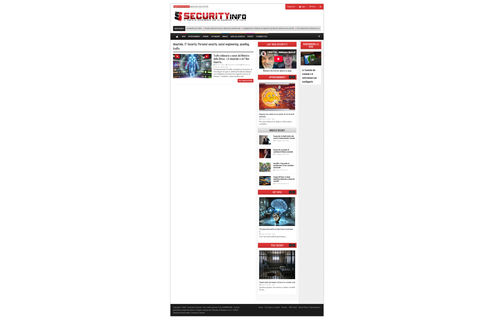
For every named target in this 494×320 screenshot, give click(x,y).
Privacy (284, 307)
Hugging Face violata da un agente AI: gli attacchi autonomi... (276, 115)
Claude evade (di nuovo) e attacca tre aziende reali (216, 28)
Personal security (207, 44)
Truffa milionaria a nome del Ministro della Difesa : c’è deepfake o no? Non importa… (231, 59)
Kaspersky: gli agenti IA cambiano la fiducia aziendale (283, 150)
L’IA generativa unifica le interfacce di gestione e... (276, 230)
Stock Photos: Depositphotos (309, 307)
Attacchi (245, 65)
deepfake (178, 44)
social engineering (228, 44)
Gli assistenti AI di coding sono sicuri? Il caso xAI (307, 28)
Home (261, 307)
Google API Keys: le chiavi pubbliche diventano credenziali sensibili (283, 178)
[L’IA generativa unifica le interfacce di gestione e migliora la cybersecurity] (277, 225)
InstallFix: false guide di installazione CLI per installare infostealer (283, 165)
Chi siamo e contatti (272, 307)
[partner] (304, 25)
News (223, 67)
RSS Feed (293, 307)
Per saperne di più (245, 81)
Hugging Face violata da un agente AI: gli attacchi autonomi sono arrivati (262, 28)
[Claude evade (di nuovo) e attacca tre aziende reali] (277, 279)
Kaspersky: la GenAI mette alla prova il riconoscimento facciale (284, 137)
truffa (176, 48)
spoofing (244, 44)
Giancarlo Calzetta (233, 65)
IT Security (190, 44)
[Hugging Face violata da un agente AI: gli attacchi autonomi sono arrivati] (277, 110)
